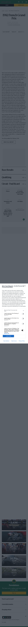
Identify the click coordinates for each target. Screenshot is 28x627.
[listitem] (14, 311)
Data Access (14, 340)
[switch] (23, 314)
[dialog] (14, 313)
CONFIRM (8, 336)
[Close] (25, 286)
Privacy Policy (22, 340)
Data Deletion (6, 340)
